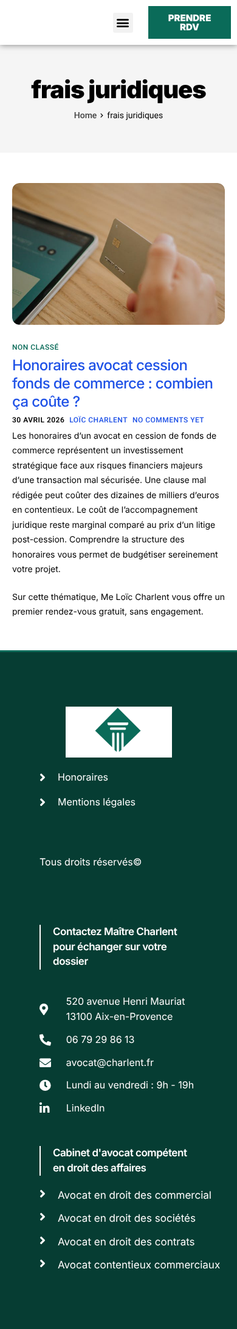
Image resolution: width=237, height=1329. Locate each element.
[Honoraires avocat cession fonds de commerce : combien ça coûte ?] (118, 253)
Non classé (35, 347)
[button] (123, 23)
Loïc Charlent (98, 420)
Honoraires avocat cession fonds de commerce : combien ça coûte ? (112, 383)
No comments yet (168, 420)
